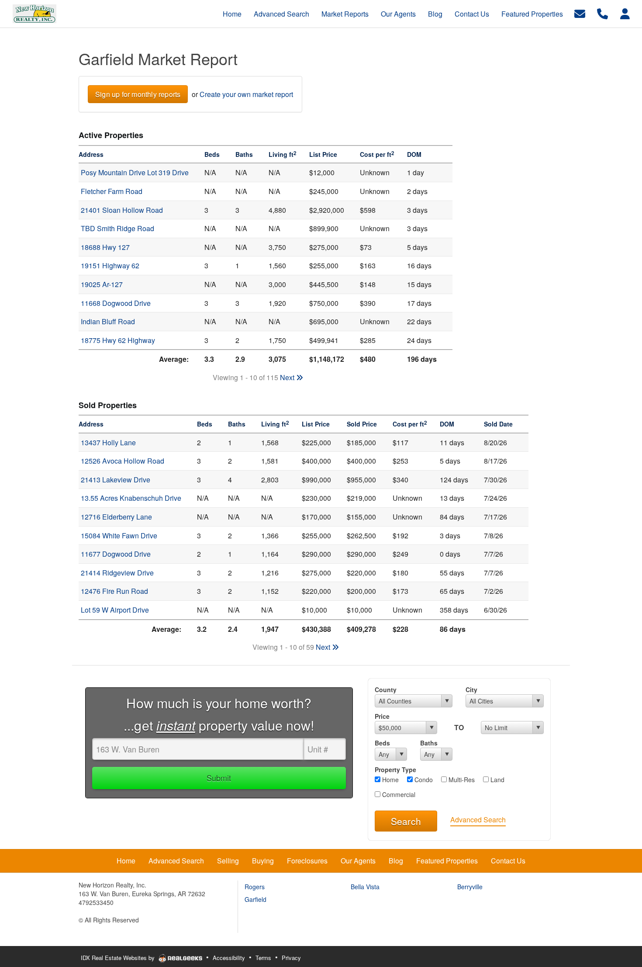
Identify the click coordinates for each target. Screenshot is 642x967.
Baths (429, 742)
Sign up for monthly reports (137, 94)
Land (496, 779)
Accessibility (229, 957)
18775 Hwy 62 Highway (118, 340)
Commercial (397, 794)
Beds (382, 742)
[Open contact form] (579, 13)
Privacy (291, 957)
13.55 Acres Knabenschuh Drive (131, 498)
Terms (263, 957)
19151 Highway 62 (110, 265)
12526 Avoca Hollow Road (122, 461)
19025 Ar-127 (102, 284)
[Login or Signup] (625, 13)
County (386, 689)
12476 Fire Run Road (114, 591)
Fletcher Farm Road (111, 191)
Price (382, 716)
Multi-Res (461, 779)
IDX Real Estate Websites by (118, 957)
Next (288, 377)
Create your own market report (246, 94)
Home (389, 779)
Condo (423, 779)
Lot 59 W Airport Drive (115, 610)
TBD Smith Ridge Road (117, 228)
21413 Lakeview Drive (115, 480)
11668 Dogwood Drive (116, 303)
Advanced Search (478, 819)
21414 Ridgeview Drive (117, 573)
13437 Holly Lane (108, 442)
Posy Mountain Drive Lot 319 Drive (135, 172)
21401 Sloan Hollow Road (122, 210)
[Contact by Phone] (602, 13)
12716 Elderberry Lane (116, 517)
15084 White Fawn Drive (119, 535)
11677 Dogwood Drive (116, 554)
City (471, 689)
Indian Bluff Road (108, 321)
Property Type (395, 769)
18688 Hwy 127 (105, 247)
